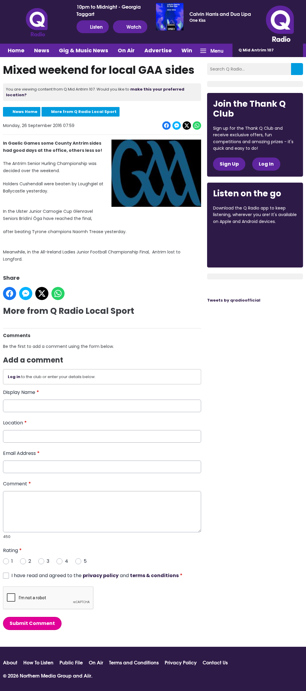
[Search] (297, 69)
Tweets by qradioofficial (233, 300)
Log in (14, 377)
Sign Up (229, 163)
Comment (17, 483)
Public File (71, 662)
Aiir (87, 675)
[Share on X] (187, 125)
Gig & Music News (83, 50)
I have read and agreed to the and (97, 575)
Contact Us (215, 662)
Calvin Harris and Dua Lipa (220, 13)
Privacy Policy (181, 662)
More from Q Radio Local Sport (84, 111)
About (10, 662)
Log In (266, 163)
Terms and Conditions (134, 662)
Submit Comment (32, 623)
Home (16, 50)
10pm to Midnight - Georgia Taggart (108, 10)
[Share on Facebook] (166, 125)
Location (15, 422)
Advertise (158, 50)
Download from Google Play (235, 253)
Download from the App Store (236, 237)
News (41, 50)
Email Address (21, 453)
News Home (25, 111)
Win (186, 50)
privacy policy (101, 575)
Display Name (21, 392)
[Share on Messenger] (176, 125)
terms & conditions (154, 575)
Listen (96, 26)
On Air (126, 50)
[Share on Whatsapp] (197, 125)
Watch (133, 26)
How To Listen (38, 662)
